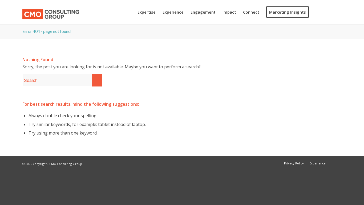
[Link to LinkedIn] (338, 12)
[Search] (317, 12)
